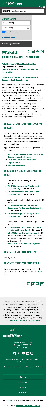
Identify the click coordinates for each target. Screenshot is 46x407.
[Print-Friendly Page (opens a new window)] (37, 51)
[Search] (28, 28)
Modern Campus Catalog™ (28, 405)
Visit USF (23, 387)
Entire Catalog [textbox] (8, 23)
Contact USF (23, 382)
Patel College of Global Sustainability (19, 64)
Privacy (23, 372)
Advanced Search (9, 37)
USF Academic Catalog (33, 367)
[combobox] (23, 11)
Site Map (23, 377)
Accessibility (23, 392)
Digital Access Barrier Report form (24, 320)
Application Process (16, 165)
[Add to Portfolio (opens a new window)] (33, 51)
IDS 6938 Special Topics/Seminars (22, 233)
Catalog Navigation (12, 43)
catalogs (9, 400)
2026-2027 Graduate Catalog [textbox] (14, 11)
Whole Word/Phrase (12, 32)
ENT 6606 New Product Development (23, 244)
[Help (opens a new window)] (42, 51)
